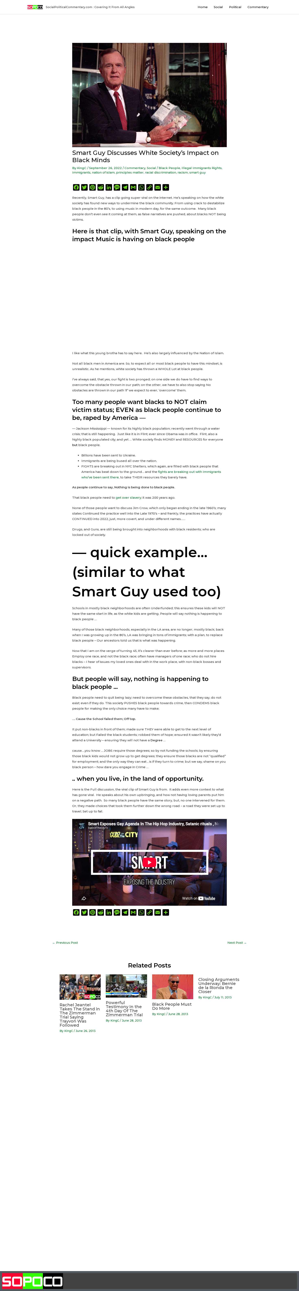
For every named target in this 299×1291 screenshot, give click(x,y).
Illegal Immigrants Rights (202, 168)
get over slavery (128, 497)
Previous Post (65, 943)
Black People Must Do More (172, 1006)
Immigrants (81, 172)
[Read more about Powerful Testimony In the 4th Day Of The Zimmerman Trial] (126, 986)
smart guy (197, 172)
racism (183, 172)
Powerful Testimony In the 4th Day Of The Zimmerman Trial (124, 1008)
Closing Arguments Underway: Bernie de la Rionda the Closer (218, 985)
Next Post (237, 943)
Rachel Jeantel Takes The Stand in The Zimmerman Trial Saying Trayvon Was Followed (80, 1015)
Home (203, 7)
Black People (169, 168)
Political (235, 7)
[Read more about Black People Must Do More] (172, 986)
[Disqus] (149, 1101)
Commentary (258, 7)
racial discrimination (160, 172)
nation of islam (103, 172)
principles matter (130, 172)
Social (218, 7)
